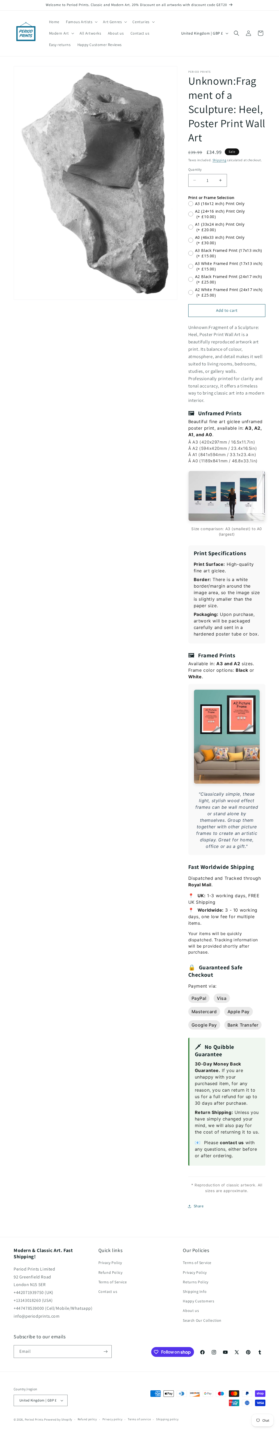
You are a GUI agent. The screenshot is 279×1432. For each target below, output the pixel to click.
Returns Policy (195, 1282)
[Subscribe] (105, 1351)
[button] (81, 22)
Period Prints (34, 1419)
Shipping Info (195, 1291)
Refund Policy (110, 1272)
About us (191, 1310)
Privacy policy (112, 1419)
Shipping (219, 160)
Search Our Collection (202, 1320)
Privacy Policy (110, 1262)
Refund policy (87, 1419)
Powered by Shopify (58, 1419)
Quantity (195, 169)
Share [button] (199, 1206)
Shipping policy (167, 1419)
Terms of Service (112, 1282)
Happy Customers (198, 1301)
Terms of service (139, 1419)
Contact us (107, 1291)
